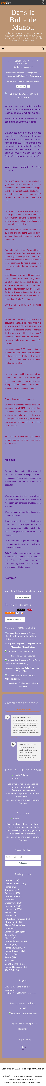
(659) (12, 890)
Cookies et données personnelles (15, 1082)
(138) (15, 948)
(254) (18, 919)
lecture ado (29, 82)
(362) (11, 913)
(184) (15, 925)
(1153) (15, 884)
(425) (11, 900)
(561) (13, 896)
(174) (11, 929)
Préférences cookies (34, 1082)
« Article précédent (14, 591)
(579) (12, 893)
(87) (10, 957)
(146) (11, 945)
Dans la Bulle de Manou (23, 19)
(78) (12, 970)
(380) (13, 909)
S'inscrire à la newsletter (15, 619)
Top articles (38, 1076)
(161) (10, 935)
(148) (16, 941)
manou (24, 800)
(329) (11, 916)
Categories (31, 73)
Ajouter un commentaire (23, 709)
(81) (15, 964)
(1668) (12, 880)
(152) (10, 938)
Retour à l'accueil (23, 597)
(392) (13, 906)
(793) (11, 887)
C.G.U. (32, 1079)
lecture (9, 82)
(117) (15, 951)
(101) (11, 954)
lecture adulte (18, 82)
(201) (14, 922)
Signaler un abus (22, 1079)
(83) (9, 961)
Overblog (39, 1069)
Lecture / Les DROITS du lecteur (21, 993)
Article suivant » (33, 591)
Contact (12, 1079)
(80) (16, 967)
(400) (13, 903)
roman (36, 82)
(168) (15, 932)
